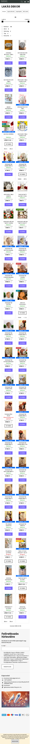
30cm (5, 149)
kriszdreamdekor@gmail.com (12, 678)
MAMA (19, 179)
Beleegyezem (15, 741)
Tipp (6, 33)
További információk (20, 738)
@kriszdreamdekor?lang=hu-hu (12, 687)
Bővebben (8, 144)
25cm (11, 149)
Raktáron (8, 26)
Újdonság (7, 31)
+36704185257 (8, 680)
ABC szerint (25, 11)
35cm (11, 621)
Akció (6, 29)
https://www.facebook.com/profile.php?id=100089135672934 (16, 682)
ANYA (25, 179)
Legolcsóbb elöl (10, 11)
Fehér (19, 317)
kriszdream (7, 685)
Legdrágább (19, 11)
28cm (5, 621)
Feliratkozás (7, 667)
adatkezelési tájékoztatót (21, 659)
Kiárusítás (7, 36)
